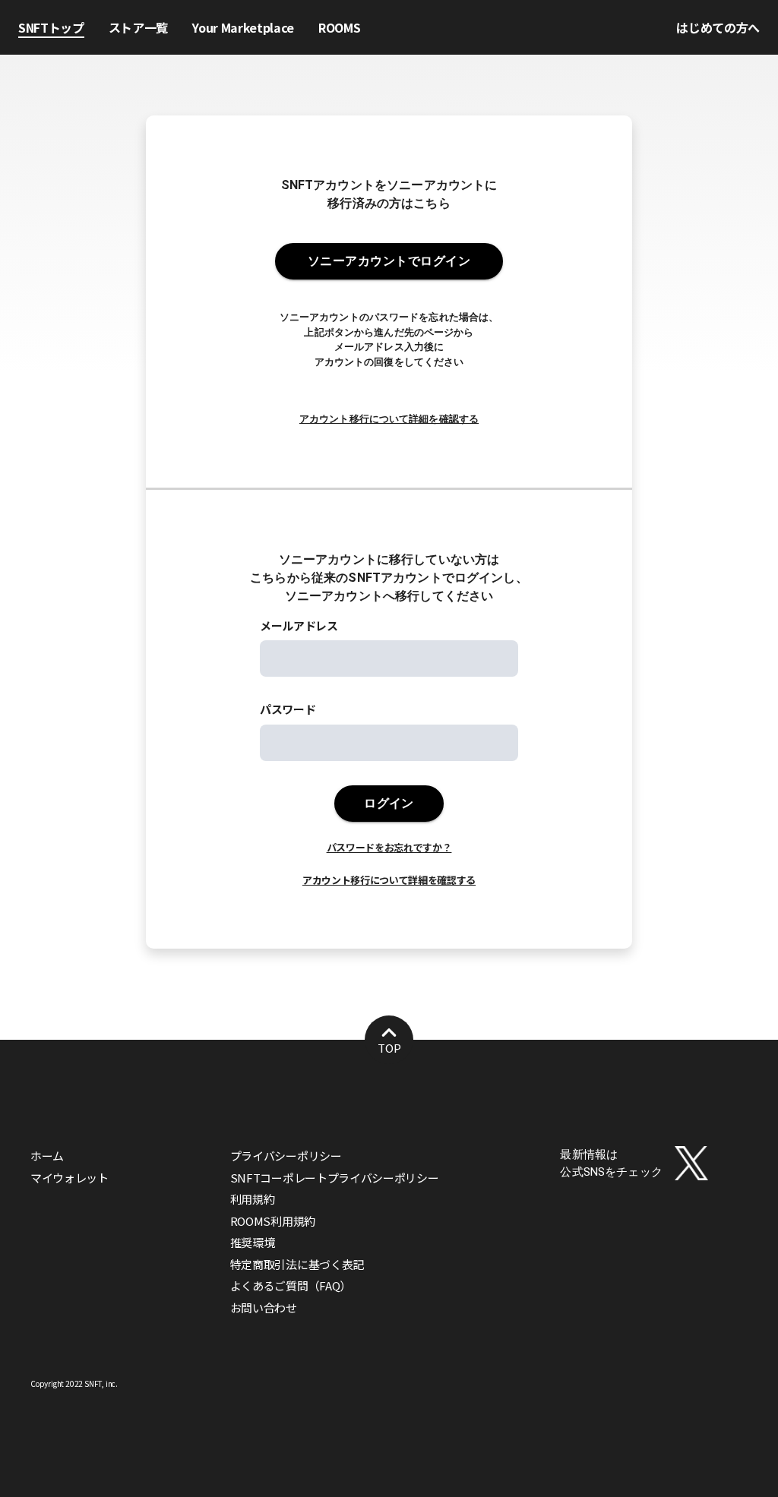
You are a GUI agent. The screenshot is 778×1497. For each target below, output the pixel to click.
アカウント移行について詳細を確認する (389, 419)
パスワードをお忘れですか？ (389, 847)
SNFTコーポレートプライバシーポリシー (334, 1178)
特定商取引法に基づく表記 (297, 1264)
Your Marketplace (243, 27)
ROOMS (339, 27)
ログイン (389, 803)
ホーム (47, 1156)
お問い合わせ (263, 1307)
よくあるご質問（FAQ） (290, 1285)
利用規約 (252, 1199)
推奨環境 (252, 1242)
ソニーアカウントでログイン (389, 261)
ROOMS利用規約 (272, 1221)
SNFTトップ (51, 27)
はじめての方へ (718, 27)
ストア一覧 (138, 27)
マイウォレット (69, 1178)
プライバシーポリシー (286, 1156)
